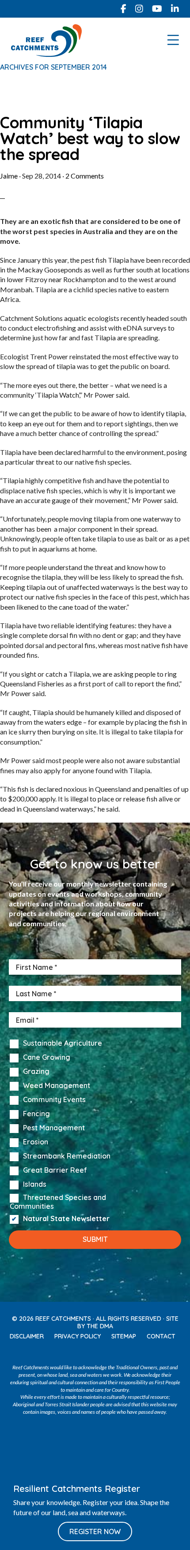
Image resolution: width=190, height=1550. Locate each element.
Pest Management (54, 1128)
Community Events (54, 1100)
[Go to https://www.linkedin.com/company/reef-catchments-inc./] (175, 8)
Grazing (36, 1072)
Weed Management (56, 1086)
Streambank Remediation (66, 1156)
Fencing (36, 1114)
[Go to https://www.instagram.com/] (139, 8)
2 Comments (84, 175)
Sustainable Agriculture (62, 1043)
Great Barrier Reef (55, 1170)
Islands (34, 1185)
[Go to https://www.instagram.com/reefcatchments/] (86, 1352)
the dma (100, 1326)
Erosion (35, 1142)
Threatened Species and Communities (58, 1202)
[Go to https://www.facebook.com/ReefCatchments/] (123, 8)
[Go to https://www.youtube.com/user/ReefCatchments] (104, 1352)
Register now (95, 1531)
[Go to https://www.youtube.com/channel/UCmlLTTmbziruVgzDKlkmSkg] (157, 8)
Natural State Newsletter (66, 1219)
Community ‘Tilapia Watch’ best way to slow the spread (90, 138)
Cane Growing (46, 1058)
